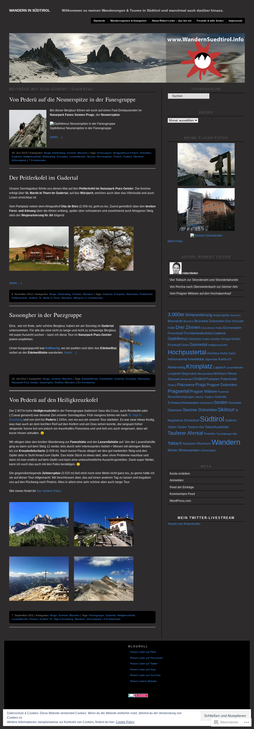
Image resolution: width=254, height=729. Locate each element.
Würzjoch (78, 297)
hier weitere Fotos (49, 491)
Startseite (99, 20)
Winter (173, 450)
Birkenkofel (175, 321)
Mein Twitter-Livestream (206, 518)
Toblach (175, 443)
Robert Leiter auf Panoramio (146, 657)
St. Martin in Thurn (49, 297)
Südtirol (127, 156)
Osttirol (199, 379)
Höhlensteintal (177, 359)
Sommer (71, 152)
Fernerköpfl (175, 333)
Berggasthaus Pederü (125, 152)
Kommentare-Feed (182, 494)
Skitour (226, 409)
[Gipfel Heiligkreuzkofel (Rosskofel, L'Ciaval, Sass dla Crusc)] (41, 604)
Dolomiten (145, 152)
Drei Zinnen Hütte (211, 327)
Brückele (201, 321)
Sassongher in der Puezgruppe (45, 315)
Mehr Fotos (175, 241)
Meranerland (205, 373)
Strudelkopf (191, 420)
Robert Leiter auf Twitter (144, 663)
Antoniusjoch (104, 152)
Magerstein (189, 373)
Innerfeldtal (196, 359)
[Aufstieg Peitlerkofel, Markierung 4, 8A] (106, 274)
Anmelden (177, 480)
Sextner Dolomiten (200, 409)
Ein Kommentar (86, 382)
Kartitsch (224, 359)
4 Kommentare (112, 619)
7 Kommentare (37, 160)
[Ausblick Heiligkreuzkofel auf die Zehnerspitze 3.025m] (106, 604)
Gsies (185, 345)
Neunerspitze (104, 156)
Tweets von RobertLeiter (184, 524)
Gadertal (17, 156)
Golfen (206, 339)
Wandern (82, 152)
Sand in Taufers (204, 396)
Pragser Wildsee (203, 391)
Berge (47, 152)
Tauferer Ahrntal (185, 433)
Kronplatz (62, 156)
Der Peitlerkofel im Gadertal (43, 177)
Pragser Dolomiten (222, 385)
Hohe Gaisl (227, 353)
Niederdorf (186, 379)
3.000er (176, 314)
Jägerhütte (211, 359)
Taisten (182, 427)
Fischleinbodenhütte (198, 333)
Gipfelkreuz (178, 339)
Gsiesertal (198, 344)
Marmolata (132, 294)
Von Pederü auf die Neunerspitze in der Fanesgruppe (72, 99)
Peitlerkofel (146, 294)
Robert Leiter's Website (143, 681)
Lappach (219, 367)
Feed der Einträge (182, 487)
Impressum (235, 20)
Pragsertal (179, 391)
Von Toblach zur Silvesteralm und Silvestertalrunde (204, 280)
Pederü (117, 156)
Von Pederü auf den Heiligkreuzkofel (53, 400)
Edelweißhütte (90, 378)
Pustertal (223, 391)
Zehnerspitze (19, 160)
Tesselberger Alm (226, 433)
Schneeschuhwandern (183, 403)
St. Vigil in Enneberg (61, 619)
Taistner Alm (196, 427)
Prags (200, 384)
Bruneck (189, 321)
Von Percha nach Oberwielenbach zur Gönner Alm (204, 287)
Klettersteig (58, 152)
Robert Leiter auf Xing (143, 669)
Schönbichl (206, 402)
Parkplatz (213, 379)
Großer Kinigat (220, 339)
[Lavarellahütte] (106, 550)
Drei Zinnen (188, 327)
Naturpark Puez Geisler (25, 382)
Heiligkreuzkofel (32, 156)
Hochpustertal (187, 352)
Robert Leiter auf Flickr (143, 652)
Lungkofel (174, 373)
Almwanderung (198, 315)
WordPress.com (180, 501)
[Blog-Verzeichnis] (138, 696)
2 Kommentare (94, 297)
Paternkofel (229, 379)
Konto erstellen (180, 473)
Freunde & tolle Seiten (210, 20)
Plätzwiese (186, 385)
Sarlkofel (220, 397)
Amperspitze (221, 315)
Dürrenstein (232, 328)
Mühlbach (220, 373)
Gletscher (195, 339)
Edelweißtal (106, 378)
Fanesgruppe (96, 615)
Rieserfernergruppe (181, 397)
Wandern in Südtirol (29, 10)
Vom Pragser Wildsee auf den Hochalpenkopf (200, 293)
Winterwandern (189, 450)
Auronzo (235, 315)
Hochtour (213, 353)
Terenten (210, 434)
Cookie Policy (125, 722)
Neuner (91, 156)
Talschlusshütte (217, 427)
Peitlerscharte (19, 297)
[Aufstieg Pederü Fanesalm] (41, 550)
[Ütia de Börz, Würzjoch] (41, 274)
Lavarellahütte (77, 156)
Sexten (221, 402)
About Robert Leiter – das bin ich (171, 20)
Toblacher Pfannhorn (197, 443)
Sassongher (46, 382)
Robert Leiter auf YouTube (145, 675)
